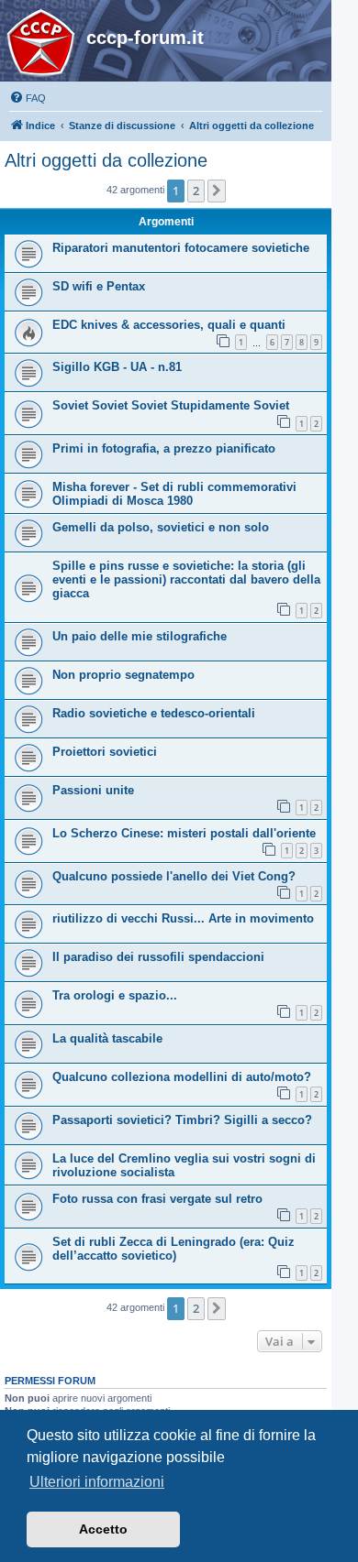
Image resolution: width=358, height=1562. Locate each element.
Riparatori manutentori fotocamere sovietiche (180, 248)
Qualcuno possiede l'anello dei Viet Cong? (174, 876)
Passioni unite (93, 790)
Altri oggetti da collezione (106, 160)
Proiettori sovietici (104, 752)
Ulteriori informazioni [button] (96, 1482)
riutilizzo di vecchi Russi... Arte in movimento (183, 918)
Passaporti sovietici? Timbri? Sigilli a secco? (182, 1120)
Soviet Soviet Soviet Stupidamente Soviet (170, 405)
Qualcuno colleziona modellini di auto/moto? (181, 1077)
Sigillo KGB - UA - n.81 (117, 367)
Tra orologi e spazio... (114, 995)
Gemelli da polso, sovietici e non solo (160, 527)
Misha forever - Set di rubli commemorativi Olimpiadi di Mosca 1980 (174, 494)
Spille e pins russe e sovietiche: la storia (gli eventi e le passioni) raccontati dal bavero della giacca (186, 579)
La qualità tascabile (107, 1038)
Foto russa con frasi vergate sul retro (157, 1199)
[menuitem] (27, 98)
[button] (216, 191)
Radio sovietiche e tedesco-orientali (153, 713)
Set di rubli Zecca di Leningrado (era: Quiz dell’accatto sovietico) (173, 1248)
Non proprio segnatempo (123, 675)
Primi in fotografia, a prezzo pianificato (163, 448)
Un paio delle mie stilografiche (139, 636)
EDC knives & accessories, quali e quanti (168, 325)
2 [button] (196, 190)
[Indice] (45, 43)
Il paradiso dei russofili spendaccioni (158, 957)
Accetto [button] (103, 1529)
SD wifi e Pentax (98, 286)
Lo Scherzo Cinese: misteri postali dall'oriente (184, 833)
